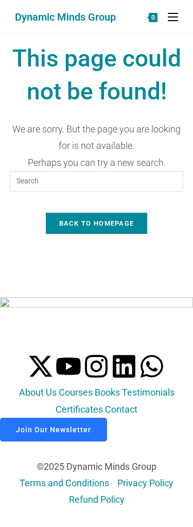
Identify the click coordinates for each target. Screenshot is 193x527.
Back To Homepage (96, 223)
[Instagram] (96, 366)
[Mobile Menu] (169, 17)
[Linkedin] (124, 366)
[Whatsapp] (152, 366)
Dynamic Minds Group (65, 17)
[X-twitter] (41, 366)
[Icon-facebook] (13, 366)
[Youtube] (68, 366)
